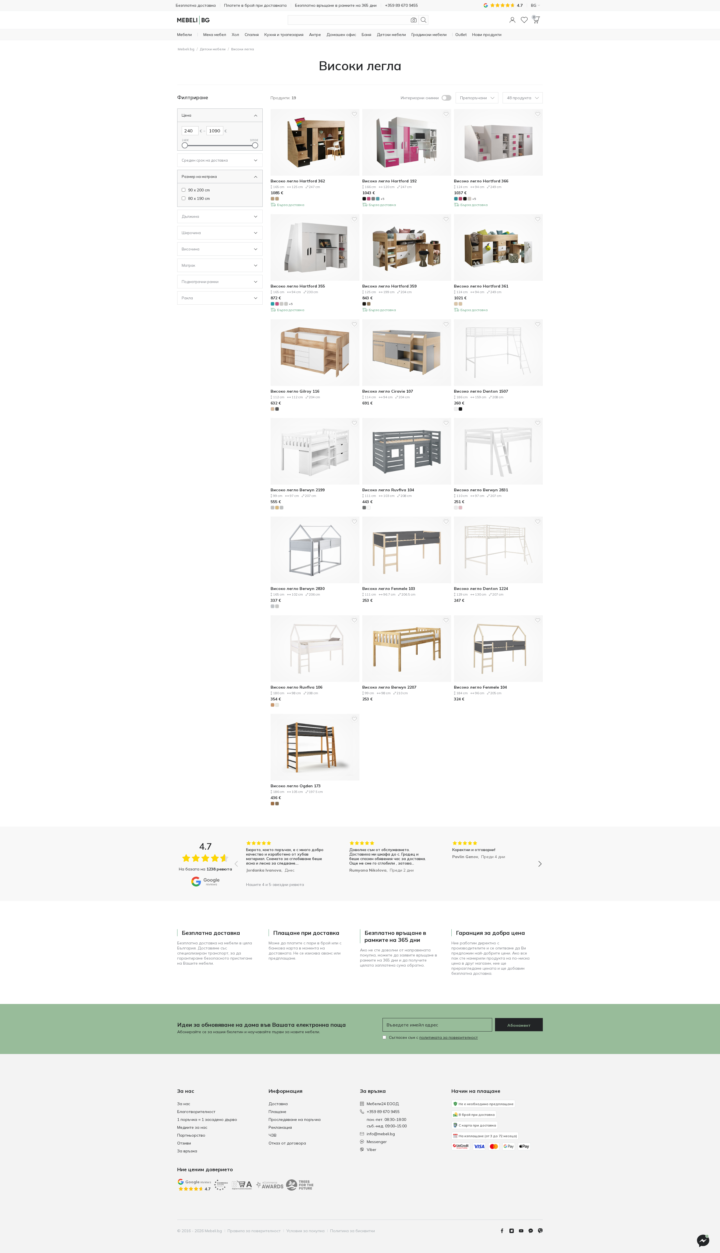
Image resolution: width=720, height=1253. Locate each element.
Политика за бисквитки (352, 1230)
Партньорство (191, 1135)
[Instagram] (514, 1230)
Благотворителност (196, 1111)
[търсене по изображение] (413, 20)
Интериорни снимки (420, 97)
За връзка (187, 1151)
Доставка (278, 1103)
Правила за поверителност (254, 1230)
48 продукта (519, 97)
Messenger (377, 1141)
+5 (382, 199)
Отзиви (184, 1143)
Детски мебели (213, 49)
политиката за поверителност (448, 1037)
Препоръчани (473, 97)
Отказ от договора (287, 1143)
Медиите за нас (192, 1127)
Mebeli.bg (186, 49)
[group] (285, 860)
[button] (512, 20)
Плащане (277, 1111)
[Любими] (524, 20)
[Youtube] (523, 1230)
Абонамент (519, 1025)
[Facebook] (504, 1230)
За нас (183, 1103)
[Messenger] (533, 1230)
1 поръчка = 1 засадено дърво (207, 1119)
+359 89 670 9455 (383, 1111)
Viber (371, 1149)
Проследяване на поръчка (295, 1119)
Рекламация (280, 1127)
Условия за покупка (305, 1230)
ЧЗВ (272, 1135)
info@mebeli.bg (381, 1133)
